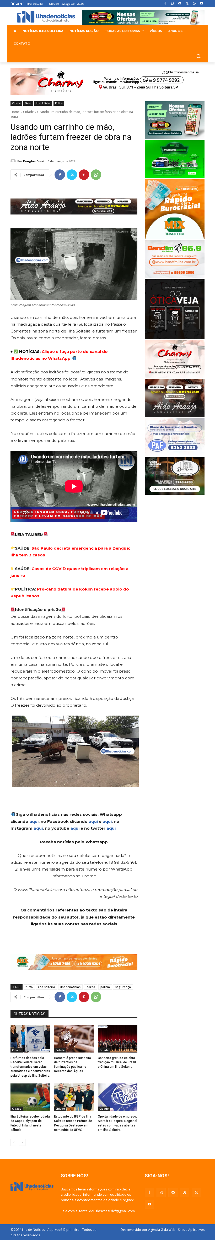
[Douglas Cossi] (13, 161)
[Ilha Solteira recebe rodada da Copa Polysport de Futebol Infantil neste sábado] (30, 1097)
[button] (198, 56)
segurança (123, 987)
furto (29, 987)
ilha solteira (46, 987)
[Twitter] (187, 4)
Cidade (16, 103)
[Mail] (180, 4)
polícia (105, 987)
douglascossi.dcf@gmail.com (112, 1211)
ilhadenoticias (70, 987)
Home (15, 112)
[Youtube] (201, 4)
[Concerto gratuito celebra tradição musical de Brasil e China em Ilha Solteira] (117, 1039)
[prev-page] (13, 1142)
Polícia (59, 103)
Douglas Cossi (33, 161)
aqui (34, 821)
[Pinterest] (84, 174)
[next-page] (22, 1142)
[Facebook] (165, 4)
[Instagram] (172, 4)
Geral (28, 103)
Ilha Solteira (43, 103)
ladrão (90, 987)
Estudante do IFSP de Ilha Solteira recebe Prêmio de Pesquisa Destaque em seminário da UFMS (73, 1123)
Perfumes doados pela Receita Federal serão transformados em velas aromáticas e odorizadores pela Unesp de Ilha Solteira (30, 1066)
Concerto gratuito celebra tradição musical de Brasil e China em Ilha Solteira (117, 1062)
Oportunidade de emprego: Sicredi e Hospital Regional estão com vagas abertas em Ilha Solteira (117, 1123)
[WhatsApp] (194, 4)
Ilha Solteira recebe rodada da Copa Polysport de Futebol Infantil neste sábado (30, 1123)
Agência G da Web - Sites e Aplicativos (176, 1229)
